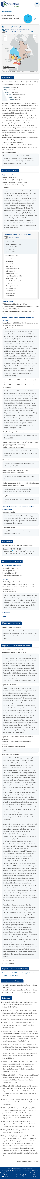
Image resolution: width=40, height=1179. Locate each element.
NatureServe (17, 1171)
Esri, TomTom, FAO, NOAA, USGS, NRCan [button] (14, 71)
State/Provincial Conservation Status (18, 30)
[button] (5, 36)
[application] (20, 53)
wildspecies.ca (7, 314)
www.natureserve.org (25, 1169)
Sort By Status (14, 237)
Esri (36, 71)
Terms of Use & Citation (30, 1171)
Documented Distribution (14, 32)
